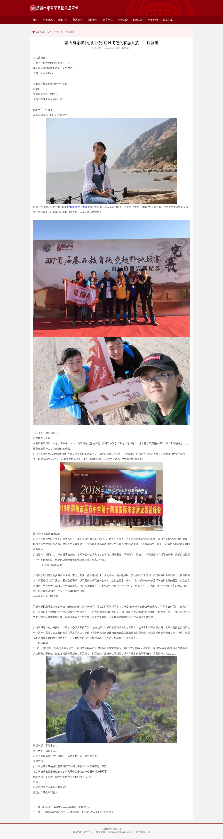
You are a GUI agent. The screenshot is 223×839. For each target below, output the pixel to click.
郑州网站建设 (114, 832)
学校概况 (48, 19)
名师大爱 (123, 19)
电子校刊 (153, 19)
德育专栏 (108, 19)
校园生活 (138, 19)
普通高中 (78, 19)
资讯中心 (63, 19)
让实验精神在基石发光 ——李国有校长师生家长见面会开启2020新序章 (78, 812)
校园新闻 (70, 31)
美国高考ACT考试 (77, 207)
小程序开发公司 (142, 832)
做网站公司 (127, 832)
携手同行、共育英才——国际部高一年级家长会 (66, 807)
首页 (35, 19)
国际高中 (93, 19)
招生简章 (168, 19)
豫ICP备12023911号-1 (84, 832)
